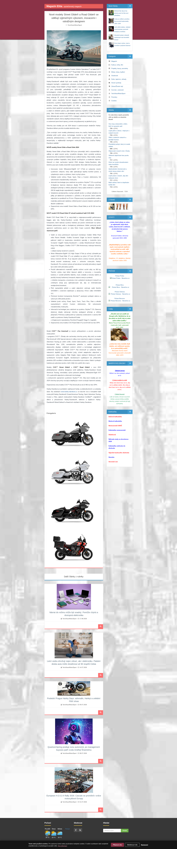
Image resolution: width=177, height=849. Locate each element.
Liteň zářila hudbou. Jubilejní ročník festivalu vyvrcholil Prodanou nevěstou (122, 29)
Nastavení (144, 845)
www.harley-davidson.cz (69, 391)
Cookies (114, 100)
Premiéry (114, 97)
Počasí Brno (120, 285)
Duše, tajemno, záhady (118, 79)
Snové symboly (116, 83)
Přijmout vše (117, 845)
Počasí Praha (119, 276)
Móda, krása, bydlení (118, 72)
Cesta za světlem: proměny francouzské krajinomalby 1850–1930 (121, 21)
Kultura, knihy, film (117, 65)
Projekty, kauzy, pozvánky (119, 68)
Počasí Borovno (120, 298)
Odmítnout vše (132, 845)
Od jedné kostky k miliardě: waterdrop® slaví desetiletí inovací (121, 37)
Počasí (67, 829)
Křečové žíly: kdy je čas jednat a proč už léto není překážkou (121, 13)
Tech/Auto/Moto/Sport (75, 25)
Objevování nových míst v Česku (119, 151)
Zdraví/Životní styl (117, 86)
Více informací (62, 846)
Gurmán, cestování (117, 90)
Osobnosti (114, 75)
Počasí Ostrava (120, 292)
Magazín (114, 61)
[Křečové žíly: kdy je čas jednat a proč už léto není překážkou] (112, 206)
